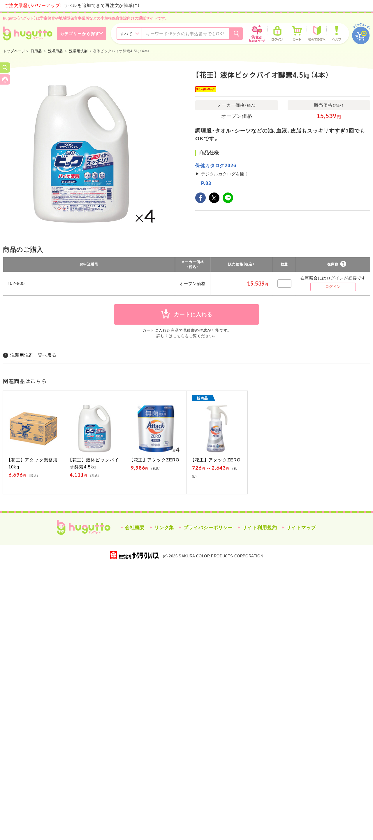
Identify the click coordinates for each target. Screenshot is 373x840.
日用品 (36, 51)
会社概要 (135, 527)
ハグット (83, 527)
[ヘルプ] (336, 33)
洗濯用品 (55, 51)
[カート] (297, 33)
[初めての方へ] (317, 33)
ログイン (333, 286)
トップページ (14, 51)
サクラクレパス (134, 555)
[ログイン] (277, 33)
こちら (179, 336)
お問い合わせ (5, 79)
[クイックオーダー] (361, 33)
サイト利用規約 (259, 527)
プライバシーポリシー (208, 527)
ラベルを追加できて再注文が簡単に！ (72, 5)
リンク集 (164, 527)
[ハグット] (27, 34)
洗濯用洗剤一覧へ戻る (33, 355)
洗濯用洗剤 (78, 51)
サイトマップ (301, 527)
